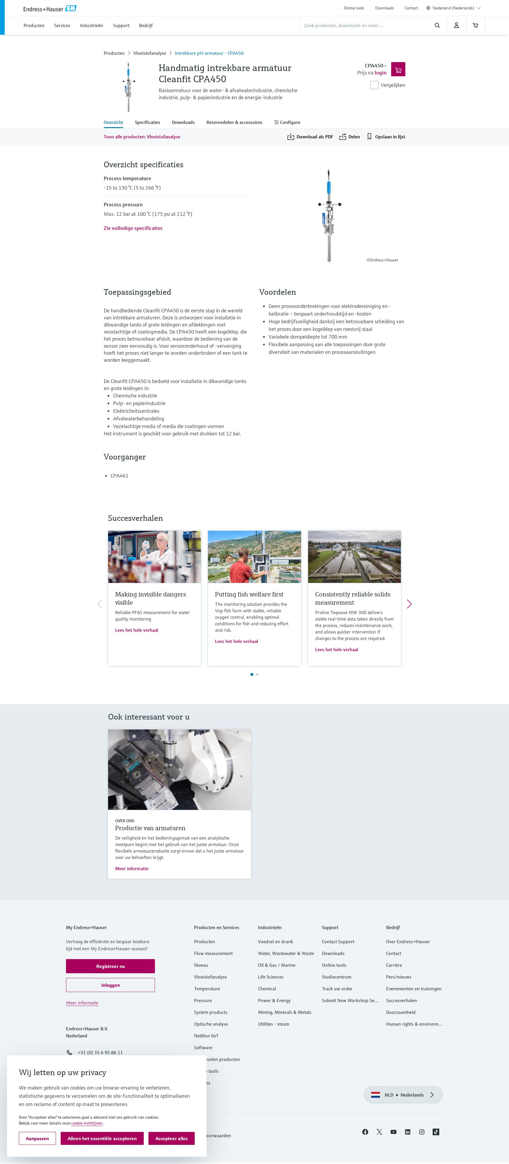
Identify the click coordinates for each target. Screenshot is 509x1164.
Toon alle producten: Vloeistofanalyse (142, 137)
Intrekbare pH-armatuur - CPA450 (209, 53)
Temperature (207, 988)
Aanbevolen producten (217, 1059)
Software (203, 1047)
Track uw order (337, 988)
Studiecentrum (336, 977)
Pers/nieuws (399, 977)
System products (210, 1012)
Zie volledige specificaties (133, 228)
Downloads (384, 8)
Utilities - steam (273, 1024)
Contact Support (338, 941)
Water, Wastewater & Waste (286, 953)
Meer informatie (131, 868)
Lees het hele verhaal (136, 630)
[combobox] (456, 8)
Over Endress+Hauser (408, 941)
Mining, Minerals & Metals (284, 1012)
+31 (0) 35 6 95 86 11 (100, 1052)
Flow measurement (213, 953)
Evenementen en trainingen (414, 988)
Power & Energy (274, 1000)
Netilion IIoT (206, 1036)
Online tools (354, 8)
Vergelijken (393, 85)
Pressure (203, 1000)
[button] (110, 966)
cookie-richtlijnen (87, 1123)
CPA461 (119, 475)
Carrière (394, 965)
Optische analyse (211, 1024)
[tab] (116, 122)
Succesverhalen (401, 1000)
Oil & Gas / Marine (276, 965)
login (380, 72)
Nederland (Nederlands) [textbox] (453, 8)
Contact (411, 8)
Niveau (201, 965)
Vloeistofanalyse (149, 53)
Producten (114, 53)
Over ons (124, 820)
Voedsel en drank (275, 941)
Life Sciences (271, 977)
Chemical (267, 988)
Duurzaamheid (401, 1012)
